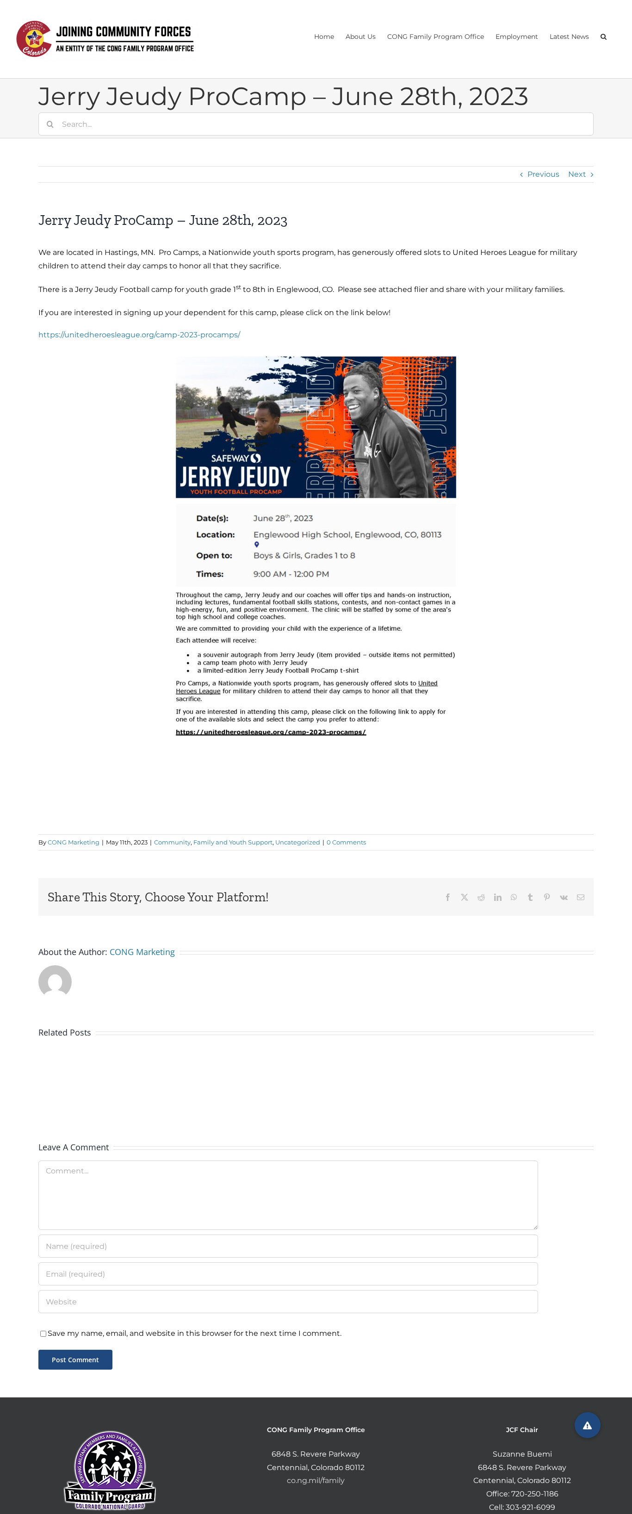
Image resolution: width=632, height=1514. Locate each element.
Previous (543, 174)
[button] (604, 35)
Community (172, 842)
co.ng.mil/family (316, 1480)
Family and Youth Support (233, 842)
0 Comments (346, 842)
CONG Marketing (73, 842)
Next (577, 174)
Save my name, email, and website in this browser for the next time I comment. (194, 1333)
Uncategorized (297, 842)
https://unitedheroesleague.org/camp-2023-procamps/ (139, 334)
